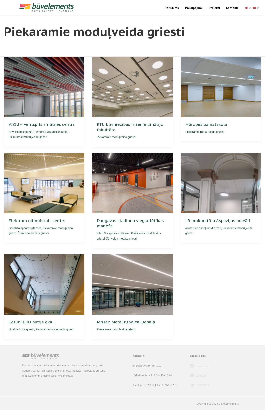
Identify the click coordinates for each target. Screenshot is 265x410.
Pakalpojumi (194, 8)
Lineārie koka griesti (21, 329)
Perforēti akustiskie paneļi (51, 132)
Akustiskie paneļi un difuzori (203, 228)
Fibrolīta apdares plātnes (25, 228)
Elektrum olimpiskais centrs (37, 220)
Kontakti (232, 8)
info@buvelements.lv (146, 365)
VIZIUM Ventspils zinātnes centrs (42, 124)
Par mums (172, 8)
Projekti (214, 8)
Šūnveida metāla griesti (33, 233)
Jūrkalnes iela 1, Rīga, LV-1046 (152, 375)
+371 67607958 (143, 385)
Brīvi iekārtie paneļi (21, 132)
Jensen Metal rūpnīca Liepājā (126, 322)
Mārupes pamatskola (206, 124)
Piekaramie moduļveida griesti (28, 137)
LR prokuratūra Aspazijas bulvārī (217, 220)
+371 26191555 (167, 385)
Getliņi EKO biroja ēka (30, 322)
